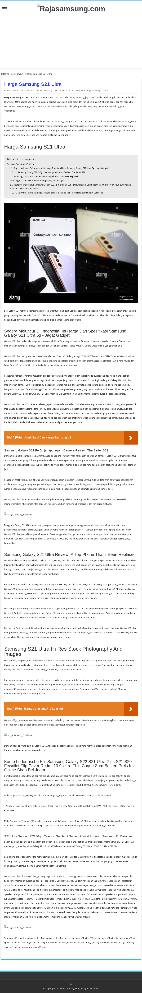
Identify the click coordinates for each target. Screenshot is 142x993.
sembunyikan (27, 159)
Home (6, 74)
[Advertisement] (71, 40)
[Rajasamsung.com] (71, 8)
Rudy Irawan (12, 90)
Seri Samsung (18, 74)
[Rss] (71, 984)
